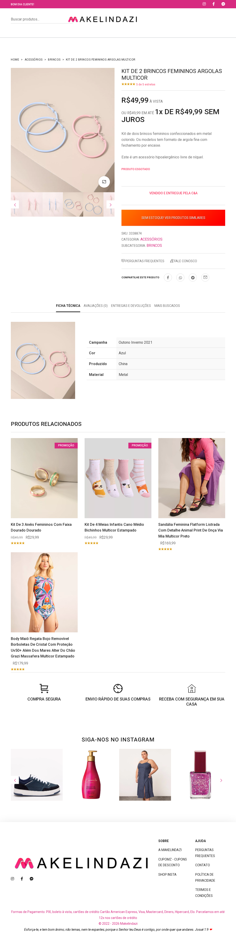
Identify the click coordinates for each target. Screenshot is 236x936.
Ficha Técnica (68, 306)
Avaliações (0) (96, 306)
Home (15, 59)
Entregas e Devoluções (131, 306)
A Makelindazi (170, 850)
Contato (202, 865)
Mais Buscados (167, 306)
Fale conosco (185, 261)
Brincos (54, 59)
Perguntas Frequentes (144, 261)
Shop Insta (167, 874)
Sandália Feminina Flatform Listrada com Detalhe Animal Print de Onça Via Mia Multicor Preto (190, 530)
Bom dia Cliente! (22, 4)
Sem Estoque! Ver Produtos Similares (173, 218)
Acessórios (34, 59)
